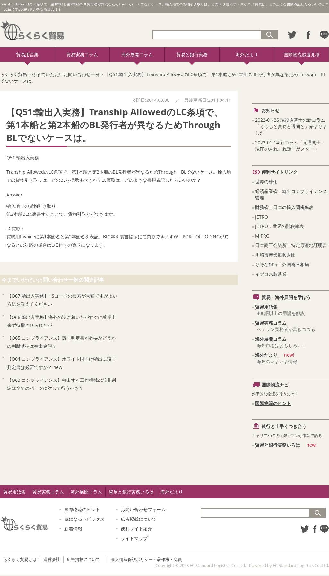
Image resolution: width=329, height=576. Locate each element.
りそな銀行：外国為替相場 (282, 264)
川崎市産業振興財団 (275, 255)
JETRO (261, 217)
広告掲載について (139, 519)
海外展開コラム (137, 54)
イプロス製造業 (271, 274)
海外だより (247, 54)
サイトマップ (134, 538)
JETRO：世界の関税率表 (279, 226)
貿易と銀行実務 (192, 54)
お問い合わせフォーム (143, 509)
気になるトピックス (84, 519)
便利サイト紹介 (136, 529)
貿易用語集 (27, 54)
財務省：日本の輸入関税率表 (284, 207)
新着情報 (73, 529)
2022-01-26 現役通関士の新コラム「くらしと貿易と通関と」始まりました (291, 126)
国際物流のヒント (273, 403)
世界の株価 (266, 182)
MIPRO (262, 236)
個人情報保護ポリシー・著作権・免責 (146, 559)
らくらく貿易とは (20, 559)
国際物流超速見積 (302, 54)
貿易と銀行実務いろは (277, 445)
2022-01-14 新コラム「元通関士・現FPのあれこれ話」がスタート (290, 145)
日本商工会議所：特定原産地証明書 (291, 245)
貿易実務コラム (82, 54)
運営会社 (51, 559)
